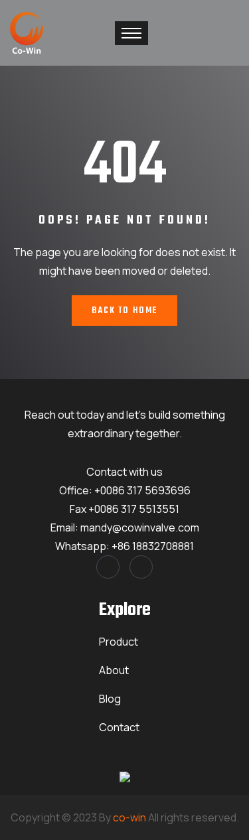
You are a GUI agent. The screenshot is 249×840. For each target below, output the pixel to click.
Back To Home (124, 310)
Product (118, 641)
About (114, 670)
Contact (119, 727)
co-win (129, 817)
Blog (110, 698)
